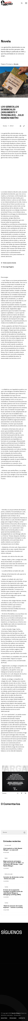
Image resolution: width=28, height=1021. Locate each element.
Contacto (22, 1018)
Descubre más (7, 948)
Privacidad (13, 1018)
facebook (7, 940)
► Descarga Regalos (7, 267)
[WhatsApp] (17, 793)
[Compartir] (20, 126)
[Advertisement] (14, 26)
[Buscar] (24, 832)
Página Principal (6, 64)
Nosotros (4, 1018)
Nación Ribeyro (16, 1013)
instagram (19, 940)
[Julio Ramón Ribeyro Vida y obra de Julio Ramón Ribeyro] (7, 3)
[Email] (24, 126)
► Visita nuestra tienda (8, 263)
